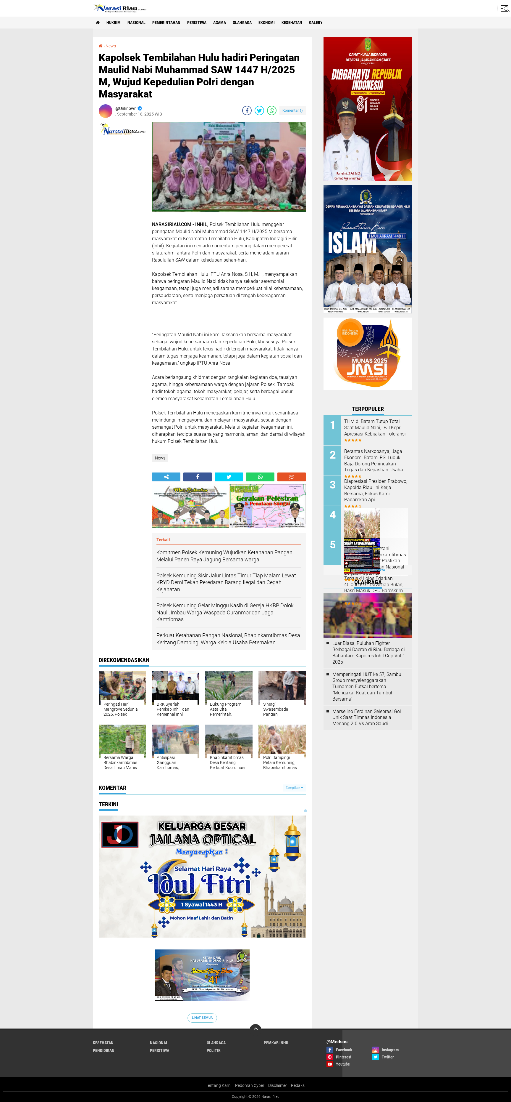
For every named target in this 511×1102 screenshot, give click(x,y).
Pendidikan (103, 1050)
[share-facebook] (247, 110)
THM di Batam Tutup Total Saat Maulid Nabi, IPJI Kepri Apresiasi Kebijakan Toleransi (375, 428)
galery (316, 22)
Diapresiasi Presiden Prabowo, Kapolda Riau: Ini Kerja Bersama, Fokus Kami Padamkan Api (375, 490)
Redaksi (298, 1085)
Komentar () (292, 110)
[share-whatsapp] (271, 110)
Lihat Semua (202, 1018)
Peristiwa (196, 22)
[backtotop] (255, 1030)
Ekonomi (266, 22)
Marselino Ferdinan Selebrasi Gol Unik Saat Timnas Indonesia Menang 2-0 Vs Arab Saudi (366, 718)
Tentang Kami (218, 1085)
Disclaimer (277, 1085)
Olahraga (242, 22)
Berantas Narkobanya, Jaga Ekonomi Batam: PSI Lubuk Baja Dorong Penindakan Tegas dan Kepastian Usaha (373, 460)
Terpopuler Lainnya (368, 570)
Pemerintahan (166, 22)
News (111, 46)
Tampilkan (293, 788)
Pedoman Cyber (249, 1085)
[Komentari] (291, 476)
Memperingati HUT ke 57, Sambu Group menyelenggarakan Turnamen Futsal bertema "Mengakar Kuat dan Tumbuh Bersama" (366, 687)
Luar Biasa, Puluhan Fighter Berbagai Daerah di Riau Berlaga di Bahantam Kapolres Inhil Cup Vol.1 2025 (368, 652)
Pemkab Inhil (276, 1042)
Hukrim (113, 22)
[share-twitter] (259, 110)
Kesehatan (292, 22)
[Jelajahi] (504, 8)
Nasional (136, 22)
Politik (214, 1050)
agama (219, 22)
